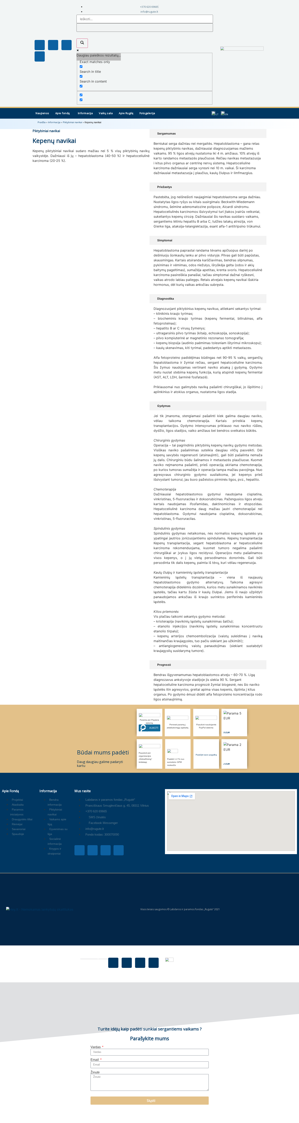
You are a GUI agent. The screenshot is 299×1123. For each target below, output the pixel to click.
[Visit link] (234, 722)
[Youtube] (66, 45)
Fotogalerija (147, 113)
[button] (63, 113)
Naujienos (42, 113)
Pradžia (42, 122)
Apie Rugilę (126, 113)
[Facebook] (113, 963)
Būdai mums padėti (103, 752)
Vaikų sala (106, 113)
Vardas (96, 1047)
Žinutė (95, 1072)
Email (95, 1059)
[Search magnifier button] (82, 43)
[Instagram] (53, 45)
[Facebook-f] (40, 45)
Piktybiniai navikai (72, 122)
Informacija (85, 113)
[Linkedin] (40, 56)
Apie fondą (62, 113)
